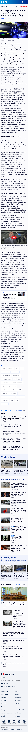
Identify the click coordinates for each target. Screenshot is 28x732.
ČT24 (4, 18)
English (3, 729)
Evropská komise (7, 379)
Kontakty (17, 716)
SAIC (15, 386)
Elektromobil (5, 372)
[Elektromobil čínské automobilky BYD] (14, 30)
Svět (4, 368)
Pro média (17, 691)
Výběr (14, 389)
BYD (9, 386)
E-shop (3, 710)
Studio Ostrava (18, 700)
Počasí (3, 707)
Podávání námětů (19, 710)
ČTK (2, 18)
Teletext (3, 700)
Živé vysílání (4, 694)
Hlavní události (20, 397)
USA (17, 400)
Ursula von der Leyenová (8, 397)
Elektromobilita (6, 375)
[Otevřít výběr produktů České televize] (26, 2)
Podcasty (3, 704)
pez (6, 18)
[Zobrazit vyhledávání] (23, 2)
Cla (21, 368)
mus (9, 18)
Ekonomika (10, 368)
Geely (4, 386)
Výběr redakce (6, 389)
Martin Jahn (5, 400)
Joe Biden (5, 404)
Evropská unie (16, 375)
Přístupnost (19, 729)
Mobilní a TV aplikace (6, 713)
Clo (17, 368)
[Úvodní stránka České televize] (7, 674)
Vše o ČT (3, 716)
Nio (12, 400)
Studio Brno (18, 697)
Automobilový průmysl (17, 382)
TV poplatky (4, 697)
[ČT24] (4, 2)
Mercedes (5, 393)
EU (14, 379)
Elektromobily (15, 372)
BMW (20, 389)
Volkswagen (13, 393)
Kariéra (17, 707)
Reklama (17, 694)
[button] (14, 237)
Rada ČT (17, 704)
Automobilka (5, 382)
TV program (4, 691)
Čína (19, 379)
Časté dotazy (18, 713)
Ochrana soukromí (10, 729)
